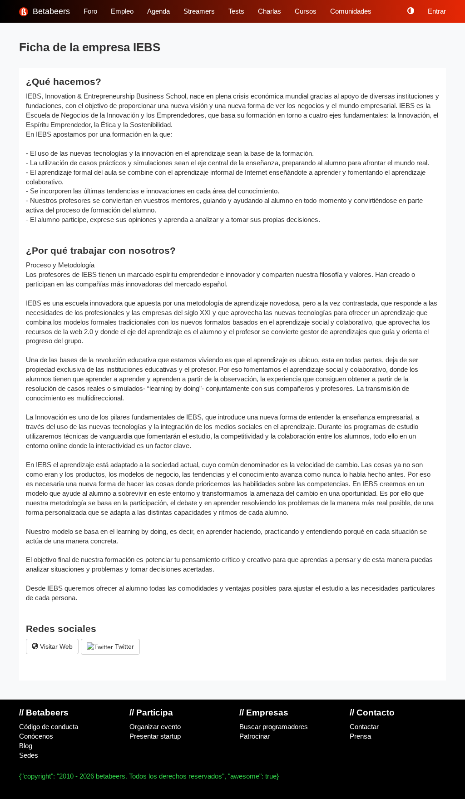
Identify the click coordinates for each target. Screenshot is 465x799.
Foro (90, 11)
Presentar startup (155, 736)
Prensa (360, 736)
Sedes (28, 755)
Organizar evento (155, 726)
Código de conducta (48, 726)
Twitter (123, 646)
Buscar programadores (273, 726)
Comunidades (350, 11)
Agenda (158, 11)
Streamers (199, 11)
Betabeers (50, 11)
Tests (236, 11)
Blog (25, 746)
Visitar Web (55, 646)
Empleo (122, 11)
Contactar (364, 726)
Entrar (437, 11)
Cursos (306, 11)
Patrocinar (254, 736)
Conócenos (36, 736)
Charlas (269, 11)
